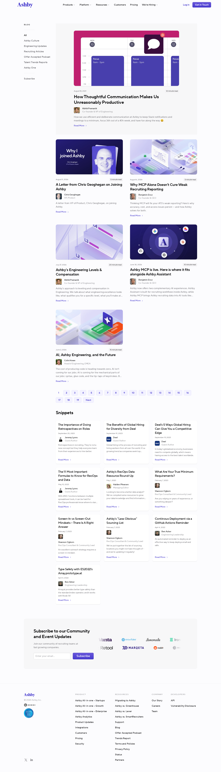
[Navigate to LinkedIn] (32, 760)
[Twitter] (26, 760)
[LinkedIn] (32, 760)
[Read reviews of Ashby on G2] (32, 705)
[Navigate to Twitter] (26, 760)
